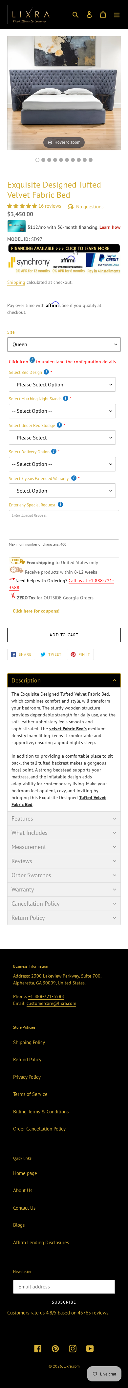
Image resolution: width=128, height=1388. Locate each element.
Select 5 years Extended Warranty (39, 478)
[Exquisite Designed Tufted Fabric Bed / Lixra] (37, 160)
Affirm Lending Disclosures (41, 1242)
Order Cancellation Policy (39, 1129)
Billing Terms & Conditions (41, 1111)
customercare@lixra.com (51, 1003)
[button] (22, 206)
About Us (22, 1190)
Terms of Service (30, 1094)
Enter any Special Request (32, 505)
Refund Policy (27, 1059)
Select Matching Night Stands (35, 399)
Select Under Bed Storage (32, 425)
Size (11, 332)
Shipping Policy (29, 1042)
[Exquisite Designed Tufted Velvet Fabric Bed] (85, 160)
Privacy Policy (27, 1077)
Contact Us (24, 1208)
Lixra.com (72, 1366)
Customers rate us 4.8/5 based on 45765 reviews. (58, 1313)
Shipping (16, 282)
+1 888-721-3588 (46, 996)
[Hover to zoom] (64, 93)
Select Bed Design (25, 372)
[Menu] (117, 14)
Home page (25, 1173)
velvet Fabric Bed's (68, 729)
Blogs (19, 1225)
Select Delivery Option (29, 452)
